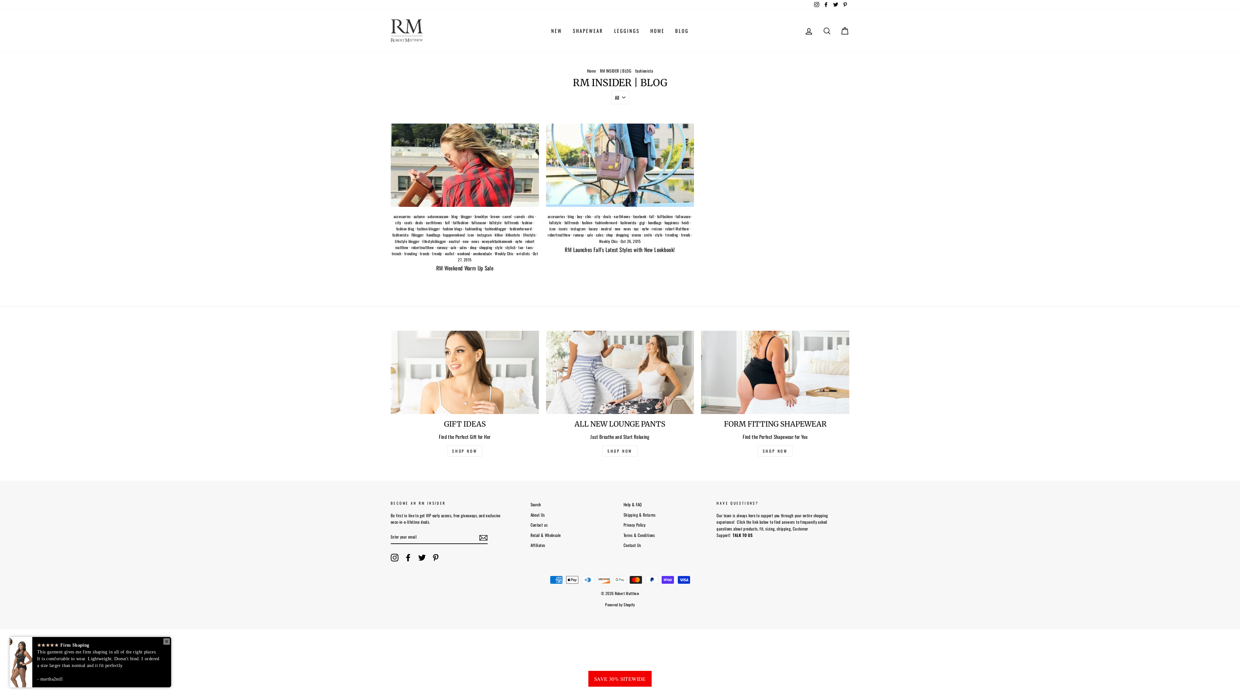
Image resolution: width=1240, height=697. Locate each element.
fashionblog (473, 228)
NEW (556, 30)
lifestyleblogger (434, 241)
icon (471, 234)
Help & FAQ (633, 504)
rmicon (657, 228)
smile (648, 234)
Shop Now (775, 451)
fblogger (417, 234)
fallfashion (460, 222)
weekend (463, 253)
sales (463, 247)
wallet (449, 253)
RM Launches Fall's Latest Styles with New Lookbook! (620, 250)
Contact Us (632, 545)
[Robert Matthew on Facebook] (408, 557)
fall (447, 222)
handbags (433, 234)
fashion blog (405, 228)
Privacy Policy (635, 525)
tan (520, 247)
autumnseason (438, 216)
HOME (657, 30)
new (466, 241)
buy (579, 216)
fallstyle (495, 222)
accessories (402, 216)
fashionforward (521, 228)
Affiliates (538, 545)
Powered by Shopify (620, 604)
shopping (485, 247)
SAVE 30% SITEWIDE (620, 678)
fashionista (400, 234)
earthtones (434, 222)
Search (536, 504)
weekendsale (482, 253)
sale (453, 247)
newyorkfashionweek (497, 241)
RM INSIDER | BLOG (615, 71)
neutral (454, 241)
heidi (685, 222)
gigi (642, 222)
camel (507, 216)
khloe (499, 234)
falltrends (511, 222)
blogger (466, 216)
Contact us (539, 525)
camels (519, 216)
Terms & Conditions (639, 535)
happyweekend (454, 234)
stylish (510, 247)
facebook (639, 216)
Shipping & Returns (640, 515)
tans (529, 247)
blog (454, 216)
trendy (437, 253)
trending (410, 253)
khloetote (513, 234)
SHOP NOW (464, 451)
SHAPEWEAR (588, 30)
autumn (419, 216)
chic (531, 216)
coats (408, 222)
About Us (538, 515)
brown (495, 216)
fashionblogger (495, 228)
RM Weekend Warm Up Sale (465, 268)
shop (473, 247)
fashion (527, 222)
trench (396, 253)
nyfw (518, 241)
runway (442, 247)
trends (424, 253)
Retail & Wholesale (546, 535)
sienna (636, 234)
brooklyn (481, 216)
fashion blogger (428, 228)
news (475, 241)
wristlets (523, 253)
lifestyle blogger (407, 241)
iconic (563, 228)
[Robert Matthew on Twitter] (422, 557)
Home (591, 71)
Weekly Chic (504, 253)
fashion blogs (452, 228)
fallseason (478, 222)
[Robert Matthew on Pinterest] (435, 557)
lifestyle (529, 234)
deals (419, 222)
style (498, 247)
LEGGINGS (627, 30)
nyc (636, 228)
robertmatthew (422, 247)
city (398, 222)
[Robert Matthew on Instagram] (394, 557)
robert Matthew (677, 228)
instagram (484, 234)
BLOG (682, 30)
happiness (672, 222)
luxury (593, 228)
